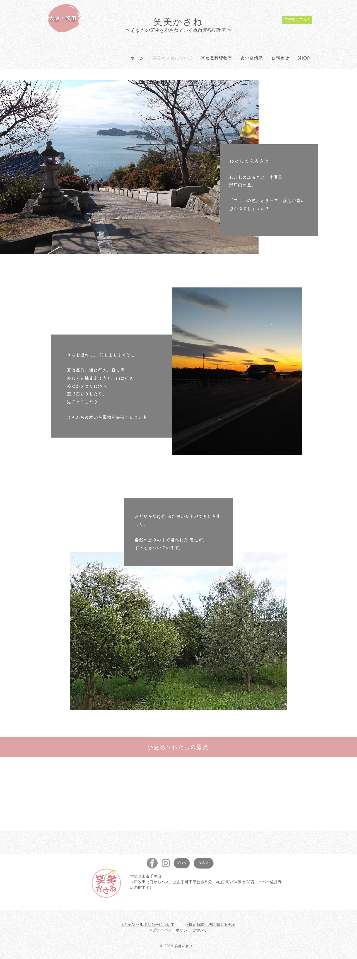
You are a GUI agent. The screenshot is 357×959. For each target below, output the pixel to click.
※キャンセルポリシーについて (148, 924)
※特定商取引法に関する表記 (210, 924)
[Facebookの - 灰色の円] (152, 863)
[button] (178, 631)
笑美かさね (178, 21)
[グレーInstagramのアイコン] (165, 863)
